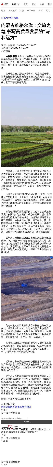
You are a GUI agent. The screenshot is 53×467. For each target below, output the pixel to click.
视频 (42, 4)
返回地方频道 (24, 407)
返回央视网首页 (9, 407)
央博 (40, 11)
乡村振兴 (12, 11)
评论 (34, 4)
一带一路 (31, 11)
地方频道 (13, 18)
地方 (3, 11)
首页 (6, 4)
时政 (14, 4)
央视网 (4, 18)
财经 (50, 4)
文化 (48, 11)
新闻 (26, 4)
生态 (22, 11)
